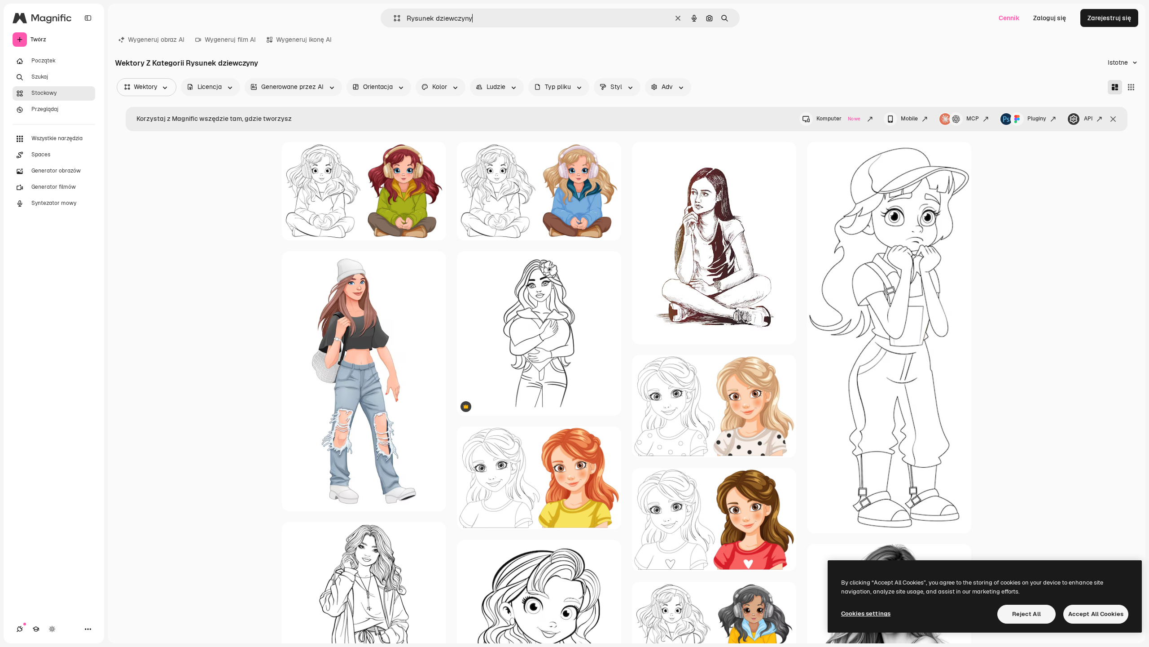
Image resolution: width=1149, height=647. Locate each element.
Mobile (909, 118)
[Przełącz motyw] (52, 629)
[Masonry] (1115, 87)
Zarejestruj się (1109, 18)
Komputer (838, 118)
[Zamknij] (1113, 119)
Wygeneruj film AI (230, 39)
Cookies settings (865, 613)
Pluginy (1036, 118)
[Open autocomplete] (393, 18)
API (1088, 118)
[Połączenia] (20, 629)
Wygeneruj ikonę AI (304, 39)
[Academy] (36, 629)
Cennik (1009, 18)
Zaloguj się (1049, 18)
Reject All (1026, 614)
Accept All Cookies (1095, 614)
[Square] (1131, 87)
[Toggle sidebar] (88, 18)
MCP (972, 118)
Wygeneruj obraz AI (156, 39)
